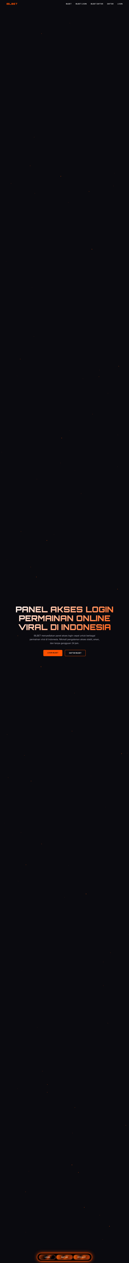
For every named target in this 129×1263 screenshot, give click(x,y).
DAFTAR (110, 4)
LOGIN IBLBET (52, 653)
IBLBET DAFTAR (97, 4)
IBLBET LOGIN (81, 4)
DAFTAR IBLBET (75, 653)
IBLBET (69, 4)
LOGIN (120, 4)
